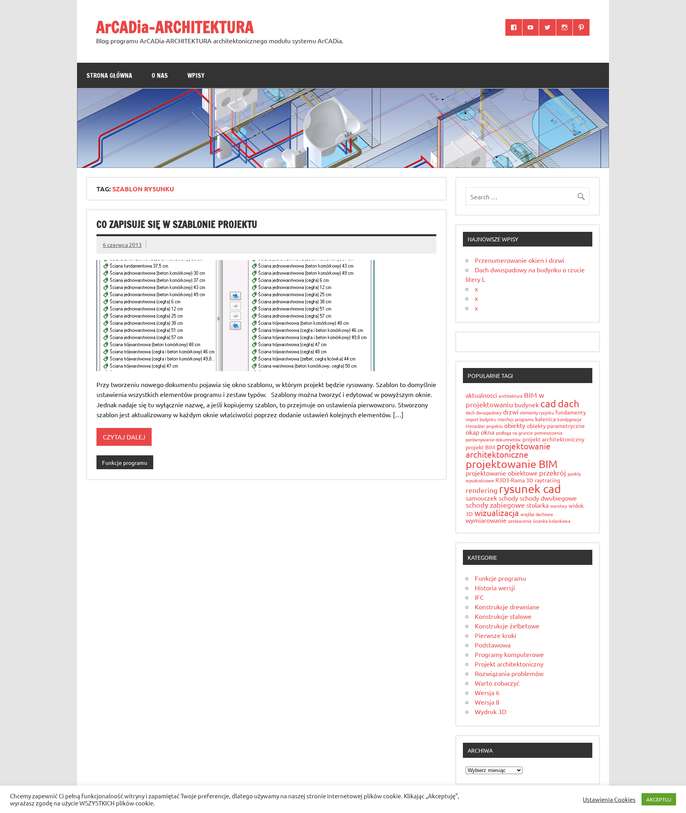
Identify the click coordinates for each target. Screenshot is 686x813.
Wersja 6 (487, 692)
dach (568, 403)
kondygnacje (569, 419)
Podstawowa (493, 645)
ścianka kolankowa (551, 521)
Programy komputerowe (509, 654)
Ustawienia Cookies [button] (609, 799)
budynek (526, 404)
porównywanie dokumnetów (493, 439)
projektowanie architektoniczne (508, 450)
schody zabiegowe (495, 505)
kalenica (545, 418)
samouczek (481, 498)
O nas (160, 75)
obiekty (514, 425)
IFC (479, 597)
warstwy (558, 506)
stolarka (537, 505)
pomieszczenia (548, 433)
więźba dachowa (536, 514)
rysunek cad (530, 488)
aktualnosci (481, 395)
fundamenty (570, 412)
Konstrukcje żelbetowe (507, 626)
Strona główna (109, 75)
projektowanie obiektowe (502, 473)
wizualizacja (496, 512)
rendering (481, 490)
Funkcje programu (124, 462)
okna (487, 432)
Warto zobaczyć (497, 683)
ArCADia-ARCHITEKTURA (175, 26)
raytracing (547, 480)
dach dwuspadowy (483, 412)
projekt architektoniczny (553, 439)
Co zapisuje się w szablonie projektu (176, 224)
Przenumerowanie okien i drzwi (519, 260)
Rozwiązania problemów (509, 673)
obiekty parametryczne (556, 425)
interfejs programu (515, 419)
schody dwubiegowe (548, 498)
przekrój (552, 472)
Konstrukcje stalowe (503, 616)
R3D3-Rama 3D (514, 480)
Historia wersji (495, 587)
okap (472, 432)
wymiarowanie (486, 520)
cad (548, 403)
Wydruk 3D (490, 711)
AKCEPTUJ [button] (658, 799)
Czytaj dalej (124, 437)
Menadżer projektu (484, 426)
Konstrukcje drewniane (507, 607)
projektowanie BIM (512, 463)
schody (508, 498)
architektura (510, 396)
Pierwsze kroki (495, 635)
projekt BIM (480, 447)
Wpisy (195, 75)
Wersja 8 (487, 702)
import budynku (481, 419)
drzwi (510, 412)
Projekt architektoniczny (509, 664)
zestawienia (520, 521)
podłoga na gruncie (514, 433)
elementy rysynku (537, 412)
